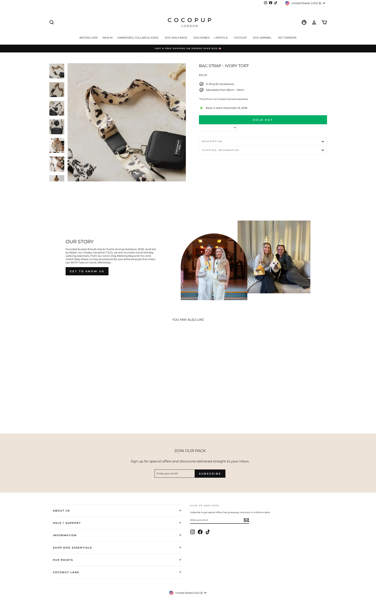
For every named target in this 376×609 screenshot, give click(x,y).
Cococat (240, 37)
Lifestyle (221, 37)
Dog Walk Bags (176, 37)
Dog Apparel (262, 37)
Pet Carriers (287, 37)
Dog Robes (201, 37)
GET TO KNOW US (87, 271)
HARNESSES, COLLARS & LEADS (138, 37)
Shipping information (220, 150)
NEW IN (107, 37)
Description (212, 141)
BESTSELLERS (89, 37)
